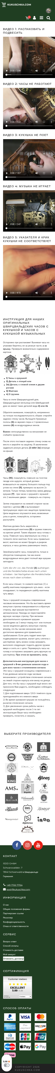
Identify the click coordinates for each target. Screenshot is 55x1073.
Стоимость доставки (13, 950)
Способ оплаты (10, 945)
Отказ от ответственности (16, 926)
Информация (14, 897)
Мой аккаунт (9, 954)
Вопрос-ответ (9, 941)
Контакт (10, 856)
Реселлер (8, 917)
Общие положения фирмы (16, 909)
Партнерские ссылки (13, 913)
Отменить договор (13, 958)
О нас (6, 904)
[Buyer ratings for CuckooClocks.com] (17, 988)
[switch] (6, 1065)
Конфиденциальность (14, 922)
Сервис (9, 934)
